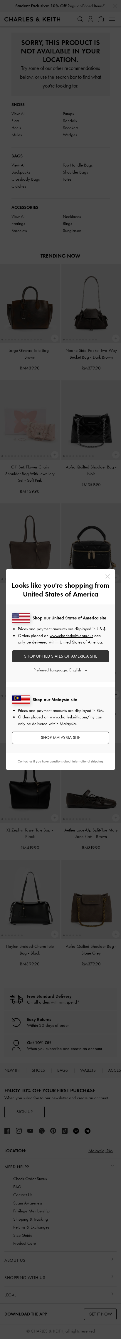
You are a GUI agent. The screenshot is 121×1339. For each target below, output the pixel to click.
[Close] (107, 576)
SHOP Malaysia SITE (60, 737)
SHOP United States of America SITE (60, 656)
